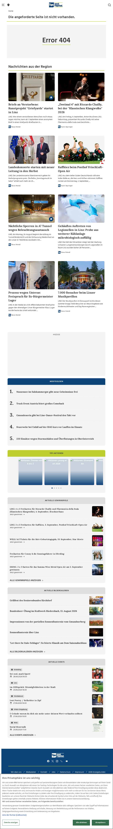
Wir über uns (16, 772)
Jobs (53, 772)
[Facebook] (48, 761)
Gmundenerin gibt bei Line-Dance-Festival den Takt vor (46, 415)
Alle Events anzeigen (22, 735)
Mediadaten (31, 772)
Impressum (79, 772)
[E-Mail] (67, 761)
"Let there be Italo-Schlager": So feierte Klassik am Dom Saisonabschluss (48, 643)
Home (10, 11)
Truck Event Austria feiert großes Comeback (40, 403)
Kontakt (44, 772)
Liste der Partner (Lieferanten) (14, 815)
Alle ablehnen (81, 822)
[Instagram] (57, 761)
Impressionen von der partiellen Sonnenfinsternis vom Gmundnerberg (47, 621)
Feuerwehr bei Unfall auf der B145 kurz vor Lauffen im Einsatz (49, 427)
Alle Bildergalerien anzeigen (26, 652)
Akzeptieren (100, 822)
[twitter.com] (53, 761)
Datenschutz (65, 772)
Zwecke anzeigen (11, 822)
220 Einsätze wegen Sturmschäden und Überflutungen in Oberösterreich (55, 438)
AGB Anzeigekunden (96, 772)
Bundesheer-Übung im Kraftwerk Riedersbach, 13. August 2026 (43, 611)
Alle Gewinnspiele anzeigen (25, 580)
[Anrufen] (61, 761)
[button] (4, 5)
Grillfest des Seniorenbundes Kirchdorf (31, 600)
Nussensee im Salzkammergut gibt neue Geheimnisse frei (47, 391)
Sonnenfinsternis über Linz (24, 632)
